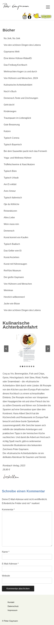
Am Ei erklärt (10, 184)
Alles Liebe (9, 217)
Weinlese (8, 290)
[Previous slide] (6, 348)
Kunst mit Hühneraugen (15, 264)
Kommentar (8, 509)
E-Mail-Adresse (10, 564)
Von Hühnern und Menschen (18, 284)
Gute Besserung (12, 124)
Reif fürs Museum (12, 270)
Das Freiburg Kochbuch (15, 65)
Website (6, 576)
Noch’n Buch (10, 91)
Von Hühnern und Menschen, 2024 (21, 78)
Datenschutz (13, 606)
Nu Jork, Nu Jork (12, 38)
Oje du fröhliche (11, 204)
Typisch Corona (11, 138)
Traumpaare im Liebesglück (17, 118)
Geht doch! (9, 105)
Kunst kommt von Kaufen (16, 237)
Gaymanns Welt (11, 51)
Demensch (9, 231)
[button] (27, 348)
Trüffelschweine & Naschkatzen (19, 164)
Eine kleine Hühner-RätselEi (18, 58)
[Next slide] (48, 348)
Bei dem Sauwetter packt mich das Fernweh (25, 151)
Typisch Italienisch (13, 197)
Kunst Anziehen (11, 257)
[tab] (20, 366)
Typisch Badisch (12, 244)
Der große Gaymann (14, 277)
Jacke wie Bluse (12, 303)
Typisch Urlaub (11, 177)
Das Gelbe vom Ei (13, 250)
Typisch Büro (10, 171)
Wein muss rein (11, 224)
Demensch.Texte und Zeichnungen (21, 98)
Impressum (12, 610)
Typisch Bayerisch (13, 144)
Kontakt (11, 602)
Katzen (7, 131)
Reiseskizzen (10, 211)
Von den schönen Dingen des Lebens (22, 45)
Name (5, 552)
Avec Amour (10, 191)
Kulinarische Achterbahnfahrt (18, 85)
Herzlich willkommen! (14, 297)
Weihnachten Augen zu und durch (20, 71)
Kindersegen (10, 111)
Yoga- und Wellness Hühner (17, 158)
